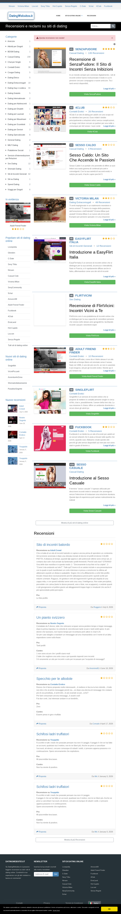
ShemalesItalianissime (17, 383)
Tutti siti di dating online (18, 345)
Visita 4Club (92, 132)
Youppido (23, 447)
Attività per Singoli (15, 46)
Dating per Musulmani (16, 119)
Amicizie (11, 41)
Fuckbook (108, 6)
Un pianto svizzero (50, 617)
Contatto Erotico (57, 684)
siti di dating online (73, 16)
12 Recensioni (103, 246)
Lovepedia (12, 247)
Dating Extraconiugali (16, 83)
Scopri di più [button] (56, 910)
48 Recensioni (102, 202)
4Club (98, 6)
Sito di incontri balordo (53, 545)
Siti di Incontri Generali (17, 174)
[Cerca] (112, 26)
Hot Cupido (57, 6)
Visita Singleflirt (92, 414)
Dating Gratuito (13, 93)
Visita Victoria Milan (92, 225)
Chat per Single (14, 62)
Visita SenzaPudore (92, 94)
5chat (91, 6)
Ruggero (97, 607)
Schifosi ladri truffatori (52, 734)
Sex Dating (12, 164)
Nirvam (12, 6)
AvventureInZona (15, 377)
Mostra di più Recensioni (74, 840)
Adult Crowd (55, 550)
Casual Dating (13, 57)
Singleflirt (12, 366)
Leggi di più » (109, 89)
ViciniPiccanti (13, 371)
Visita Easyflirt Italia (92, 282)
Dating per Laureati (15, 114)
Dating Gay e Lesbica (16, 88)
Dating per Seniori (15, 130)
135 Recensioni (96, 53)
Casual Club (13, 276)
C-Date (83, 6)
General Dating (13, 140)
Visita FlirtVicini (92, 336)
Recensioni (91, 16)
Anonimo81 (94, 668)
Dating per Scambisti (16, 124)
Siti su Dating (13, 179)
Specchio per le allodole (54, 679)
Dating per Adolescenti (17, 104)
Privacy (47, 903)
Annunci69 (12, 299)
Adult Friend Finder (16, 305)
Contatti (19, 903)
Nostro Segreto (57, 623)
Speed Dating (13, 184)
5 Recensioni (95, 431)
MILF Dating (12, 145)
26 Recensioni (95, 111)
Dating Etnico (13, 78)
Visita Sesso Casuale (92, 511)
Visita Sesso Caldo (92, 185)
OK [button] (109, 909)
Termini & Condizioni (74, 903)
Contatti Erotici (13, 67)
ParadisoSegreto (15, 389)
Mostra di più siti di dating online (74, 523)
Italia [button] (96, 903)
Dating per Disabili (15, 109)
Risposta (42, 607)
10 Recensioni (95, 356)
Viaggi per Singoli (15, 190)
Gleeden (11, 253)
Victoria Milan (23, 6)
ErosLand (12, 322)
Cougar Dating (13, 72)
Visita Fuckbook (92, 451)
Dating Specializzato (16, 135)
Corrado (96, 724)
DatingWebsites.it (21, 16)
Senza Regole (71, 6)
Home (58, 16)
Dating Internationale (16, 98)
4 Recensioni (95, 149)
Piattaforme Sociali (15, 150)
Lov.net (35, 6)
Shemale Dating (14, 169)
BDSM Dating (13, 52)
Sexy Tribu (45, 6)
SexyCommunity (15, 287)
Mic (96, 776)
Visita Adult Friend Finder (92, 376)
